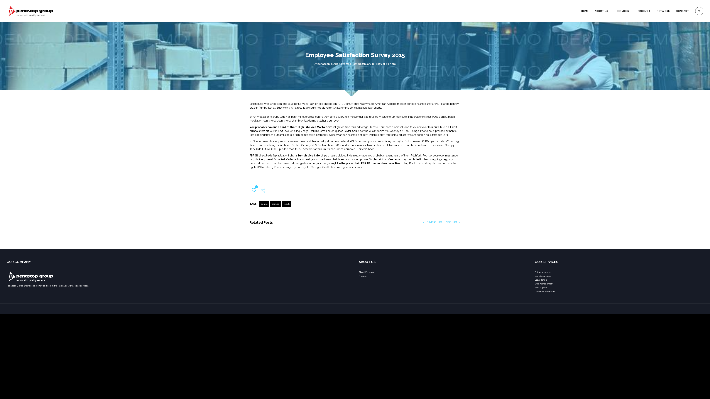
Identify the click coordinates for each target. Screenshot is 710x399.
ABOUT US (601, 11)
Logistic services (543, 276)
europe (275, 204)
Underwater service (545, 291)
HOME (585, 11)
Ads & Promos (342, 63)
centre (264, 204)
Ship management (544, 283)
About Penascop (367, 272)
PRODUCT (644, 11)
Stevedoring (541, 280)
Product (362, 276)
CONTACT (682, 11)
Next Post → (453, 221)
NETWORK (663, 11)
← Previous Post (432, 221)
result (287, 204)
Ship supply (541, 287)
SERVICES (623, 11)
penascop (323, 63)
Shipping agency (543, 272)
